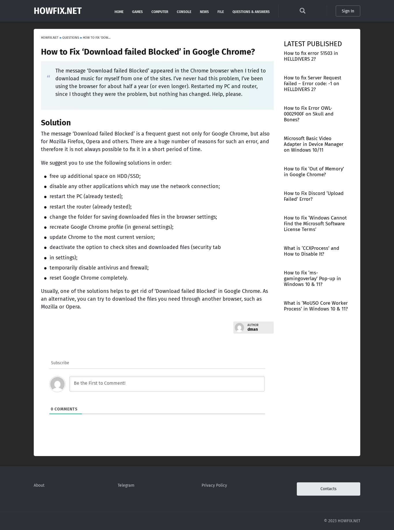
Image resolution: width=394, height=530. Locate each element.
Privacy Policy (214, 485)
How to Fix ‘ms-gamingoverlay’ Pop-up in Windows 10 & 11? (312, 278)
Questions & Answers (251, 11)
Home (119, 11)
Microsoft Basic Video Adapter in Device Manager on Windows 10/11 (314, 144)
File (220, 11)
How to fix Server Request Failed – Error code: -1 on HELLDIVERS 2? (312, 83)
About (39, 485)
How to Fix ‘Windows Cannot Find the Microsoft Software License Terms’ (315, 224)
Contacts (328, 488)
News (204, 11)
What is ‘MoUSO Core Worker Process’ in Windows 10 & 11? (316, 306)
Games (137, 11)
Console (184, 11)
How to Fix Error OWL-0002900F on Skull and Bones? (308, 114)
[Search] (302, 12)
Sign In (348, 11)
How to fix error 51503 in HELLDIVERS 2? (311, 56)
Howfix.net (58, 11)
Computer (159, 11)
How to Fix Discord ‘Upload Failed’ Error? (314, 196)
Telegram (126, 485)
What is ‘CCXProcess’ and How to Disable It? (311, 251)
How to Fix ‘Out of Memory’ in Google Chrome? (314, 172)
